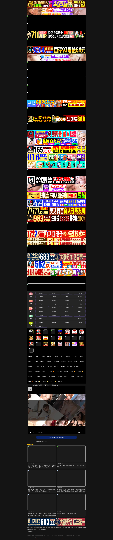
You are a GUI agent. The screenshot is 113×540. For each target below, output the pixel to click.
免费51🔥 (73, 371)
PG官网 (36, 356)
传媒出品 (41, 318)
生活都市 (41, 322)
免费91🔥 (30, 381)
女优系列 (54, 307)
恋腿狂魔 (80, 307)
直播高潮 (63, 361)
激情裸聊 (66, 371)
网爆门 (79, 315)
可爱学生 (67, 307)
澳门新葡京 (76, 366)
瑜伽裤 (66, 311)
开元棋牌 (42, 356)
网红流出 (67, 304)
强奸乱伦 (54, 293)
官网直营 (49, 356)
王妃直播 (37, 366)
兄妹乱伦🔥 (45, 381)
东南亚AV (80, 300)
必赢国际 (42, 361)
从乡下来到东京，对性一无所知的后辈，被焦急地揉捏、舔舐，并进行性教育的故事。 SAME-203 (42, 466)
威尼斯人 (30, 356)
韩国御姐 (54, 300)
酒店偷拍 (82, 361)
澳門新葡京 (37, 371)
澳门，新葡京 (52, 376)
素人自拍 (80, 296)
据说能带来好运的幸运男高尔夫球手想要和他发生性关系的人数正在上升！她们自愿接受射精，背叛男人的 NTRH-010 (71, 491)
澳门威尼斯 (80, 376)
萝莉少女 (80, 293)
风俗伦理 (80, 322)
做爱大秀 (66, 376)
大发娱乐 (30, 371)
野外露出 (80, 304)
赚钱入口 (60, 381)
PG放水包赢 (56, 361)
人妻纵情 (67, 322)
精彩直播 (70, 361)
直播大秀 (73, 376)
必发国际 (69, 366)
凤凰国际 (49, 361)
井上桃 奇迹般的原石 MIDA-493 (66, 513)
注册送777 (75, 356)
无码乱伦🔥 (80, 371)
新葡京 (29, 361)
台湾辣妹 (41, 300)
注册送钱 (68, 356)
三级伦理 (41, 296)
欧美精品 (67, 293)
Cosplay (67, 296)
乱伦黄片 (43, 366)
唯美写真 (67, 315)
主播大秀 (30, 366)
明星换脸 (54, 311)
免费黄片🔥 (53, 381)
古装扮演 (41, 307)
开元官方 (30, 376)
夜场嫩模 (63, 366)
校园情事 (54, 322)
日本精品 (54, 296)
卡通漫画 (41, 315)
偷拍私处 (50, 366)
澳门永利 (55, 356)
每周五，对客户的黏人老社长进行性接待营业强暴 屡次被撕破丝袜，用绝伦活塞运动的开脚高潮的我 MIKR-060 (42, 515)
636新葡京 (59, 371)
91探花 (54, 304)
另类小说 (41, 326)
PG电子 (62, 356)
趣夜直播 (56, 366)
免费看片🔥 (51, 371)
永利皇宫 (44, 371)
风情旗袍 (41, 311)
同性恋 (79, 318)
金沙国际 (44, 376)
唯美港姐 (67, 300)
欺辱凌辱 (41, 304)
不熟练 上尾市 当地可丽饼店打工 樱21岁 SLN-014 (70, 466)
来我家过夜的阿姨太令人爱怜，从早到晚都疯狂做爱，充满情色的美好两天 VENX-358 (42, 490)
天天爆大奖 (37, 376)
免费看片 (59, 376)
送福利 (81, 356)
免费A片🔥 (37, 381)
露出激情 (54, 315)
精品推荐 (41, 293)
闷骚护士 (80, 311)
